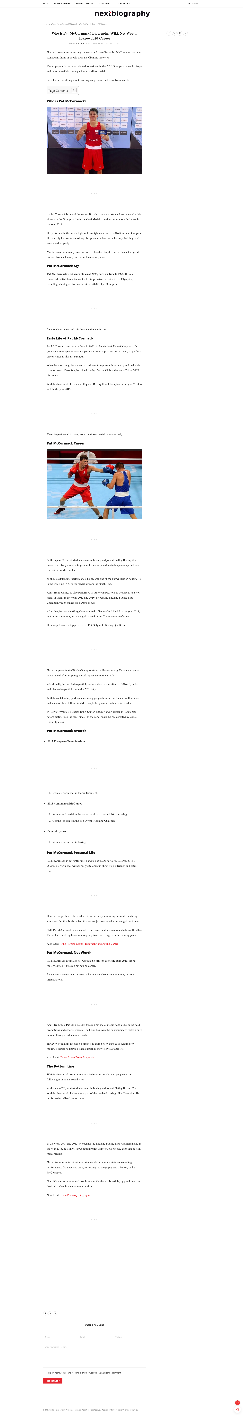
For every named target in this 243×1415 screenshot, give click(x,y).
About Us (123, 3)
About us (85, 1410)
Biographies (106, 3)
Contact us (95, 1410)
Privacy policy (117, 1410)
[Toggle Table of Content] (72, 90)
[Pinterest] (55, 1313)
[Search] (189, 4)
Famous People (62, 3)
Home (46, 3)
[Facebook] (45, 1313)
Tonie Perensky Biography (75, 1195)
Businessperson (85, 3)
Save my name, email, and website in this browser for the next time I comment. (84, 1372)
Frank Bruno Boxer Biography (77, 1057)
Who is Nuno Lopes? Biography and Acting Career (89, 943)
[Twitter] (50, 1313)
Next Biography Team (80, 44)
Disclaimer (106, 1410)
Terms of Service (131, 1410)
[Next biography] (121, 13)
